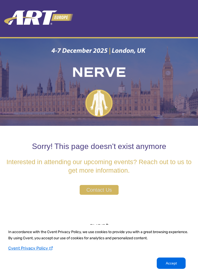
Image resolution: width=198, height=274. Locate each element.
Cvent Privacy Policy (28, 248)
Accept (171, 263)
